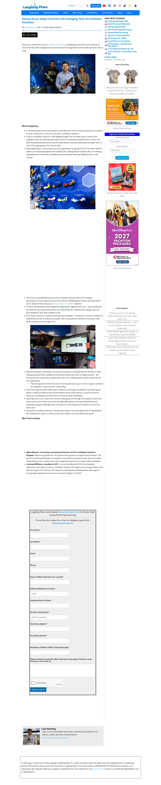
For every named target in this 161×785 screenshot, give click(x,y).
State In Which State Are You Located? (46, 577)
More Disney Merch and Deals (122, 94)
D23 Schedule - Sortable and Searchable (119, 45)
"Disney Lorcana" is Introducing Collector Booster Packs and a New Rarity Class (122, 316)
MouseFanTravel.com (68, 512)
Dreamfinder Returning (118, 32)
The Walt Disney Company (76, 30)
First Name (35, 530)
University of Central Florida (93, 30)
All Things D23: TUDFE (117, 38)
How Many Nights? (39, 624)
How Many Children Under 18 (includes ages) (49, 647)
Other (65, 13)
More (129, 13)
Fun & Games (107, 13)
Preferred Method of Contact (43, 589)
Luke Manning (30, 27)
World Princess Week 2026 (119, 24)
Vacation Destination (40, 612)
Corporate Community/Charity (35, 30)
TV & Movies (92, 13)
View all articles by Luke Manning (54, 737)
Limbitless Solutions (56, 44)
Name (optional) (122, 137)
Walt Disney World (50, 13)
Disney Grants (58, 30)
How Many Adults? (39, 636)
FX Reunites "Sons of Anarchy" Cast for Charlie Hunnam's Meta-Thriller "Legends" (122, 350)
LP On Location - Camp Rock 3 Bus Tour (122, 52)
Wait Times (77, 13)
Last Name (35, 542)
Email (33, 553)
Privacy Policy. (98, 769)
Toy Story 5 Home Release (119, 35)
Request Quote (38, 689)
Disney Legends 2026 (116, 27)
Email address (122, 146)
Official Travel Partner (122, 128)
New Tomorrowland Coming (120, 29)
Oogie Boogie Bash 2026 (118, 21)
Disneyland (34, 13)
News (120, 13)
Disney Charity (49, 30)
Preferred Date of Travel (41, 600)
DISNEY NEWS (111, 57)
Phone (33, 565)
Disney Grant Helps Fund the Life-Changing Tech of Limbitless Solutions (62, 20)
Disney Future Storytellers (63, 304)
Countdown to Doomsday (119, 41)
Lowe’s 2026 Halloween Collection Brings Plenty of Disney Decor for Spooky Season (122, 341)
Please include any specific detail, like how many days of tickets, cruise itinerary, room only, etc (61, 660)
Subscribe (96, 6)
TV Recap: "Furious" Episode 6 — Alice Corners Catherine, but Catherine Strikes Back (122, 325)
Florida (65, 30)
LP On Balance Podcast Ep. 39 (120, 49)
